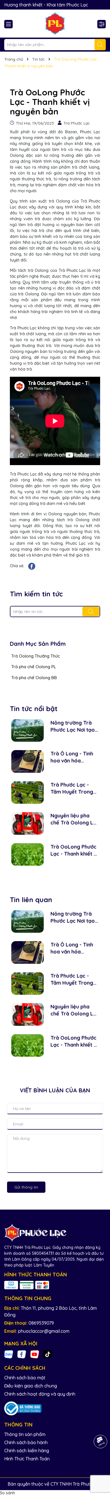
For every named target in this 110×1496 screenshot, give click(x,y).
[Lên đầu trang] (98, 1462)
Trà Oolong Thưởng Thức (35, 656)
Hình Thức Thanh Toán (27, 1458)
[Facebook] (21, 1354)
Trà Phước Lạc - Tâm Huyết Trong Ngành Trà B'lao (71, 788)
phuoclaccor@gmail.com (43, 1331)
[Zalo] (8, 1354)
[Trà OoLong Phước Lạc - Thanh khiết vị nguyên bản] (27, 854)
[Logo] (55, 24)
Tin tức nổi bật (34, 708)
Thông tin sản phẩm (24, 1434)
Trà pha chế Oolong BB (34, 677)
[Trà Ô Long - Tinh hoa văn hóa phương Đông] (27, 761)
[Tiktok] (47, 1354)
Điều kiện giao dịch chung (30, 1386)
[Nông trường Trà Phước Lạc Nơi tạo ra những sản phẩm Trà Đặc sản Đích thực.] (27, 730)
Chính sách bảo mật (24, 1377)
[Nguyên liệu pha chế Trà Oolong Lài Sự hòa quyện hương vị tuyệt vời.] (27, 823)
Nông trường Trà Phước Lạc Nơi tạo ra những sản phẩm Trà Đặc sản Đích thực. (73, 726)
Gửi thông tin (26, 1187)
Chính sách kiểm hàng (26, 1450)
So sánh (7, 1492)
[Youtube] (34, 1354)
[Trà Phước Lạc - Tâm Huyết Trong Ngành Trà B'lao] (27, 792)
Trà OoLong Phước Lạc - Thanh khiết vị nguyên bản (74, 850)
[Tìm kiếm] (100, 44)
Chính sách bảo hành (26, 1442)
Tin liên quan (31, 899)
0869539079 (41, 1323)
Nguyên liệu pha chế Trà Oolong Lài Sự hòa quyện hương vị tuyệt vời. (73, 819)
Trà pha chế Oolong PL (33, 666)
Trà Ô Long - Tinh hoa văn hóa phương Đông (71, 757)
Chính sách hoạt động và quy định (39, 1394)
